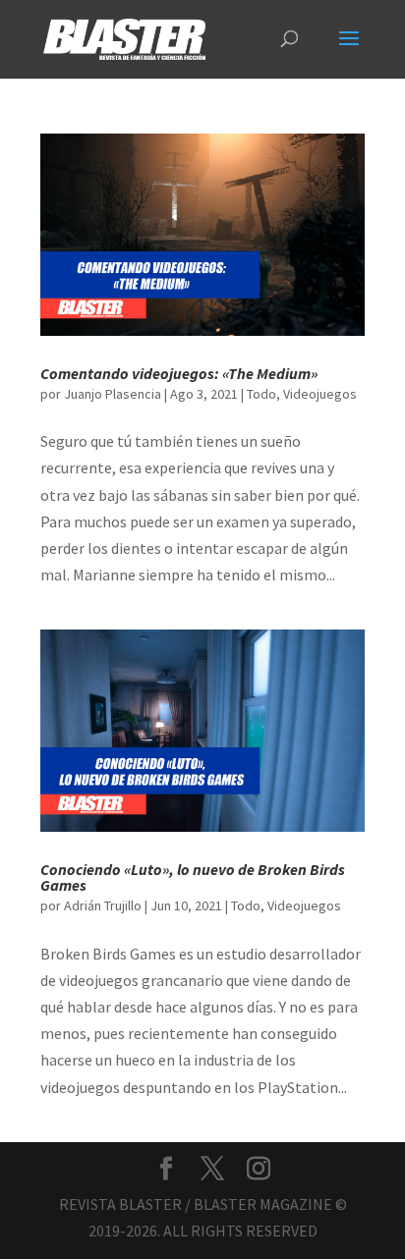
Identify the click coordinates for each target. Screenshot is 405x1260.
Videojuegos (320, 394)
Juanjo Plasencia (112, 394)
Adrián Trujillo (103, 905)
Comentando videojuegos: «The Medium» (179, 373)
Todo (261, 394)
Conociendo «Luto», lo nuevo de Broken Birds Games (192, 877)
